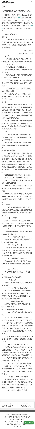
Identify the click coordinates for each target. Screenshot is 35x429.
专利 (19, 17)
